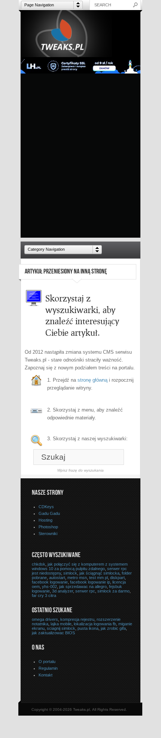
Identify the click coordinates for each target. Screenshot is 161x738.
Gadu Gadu (49, 513)
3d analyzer (62, 591)
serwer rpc (85, 591)
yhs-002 (49, 586)
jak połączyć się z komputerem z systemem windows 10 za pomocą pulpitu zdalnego (80, 566)
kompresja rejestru (77, 619)
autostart (57, 577)
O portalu (47, 661)
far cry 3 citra (44, 595)
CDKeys (46, 506)
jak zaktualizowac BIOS (53, 633)
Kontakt (45, 675)
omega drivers (45, 619)
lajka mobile (61, 624)
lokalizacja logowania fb (95, 624)
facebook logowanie (50, 582)
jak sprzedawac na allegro (83, 586)
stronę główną (92, 380)
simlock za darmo (113, 591)
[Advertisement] (80, 157)
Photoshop (48, 527)
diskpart (117, 577)
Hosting (45, 520)
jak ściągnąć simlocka (99, 573)
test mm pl (98, 577)
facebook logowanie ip (90, 582)
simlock (70, 573)
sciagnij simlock (61, 628)
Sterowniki (48, 533)
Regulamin (48, 668)
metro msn (77, 577)
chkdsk (38, 564)
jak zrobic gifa (113, 628)
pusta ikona (88, 628)
